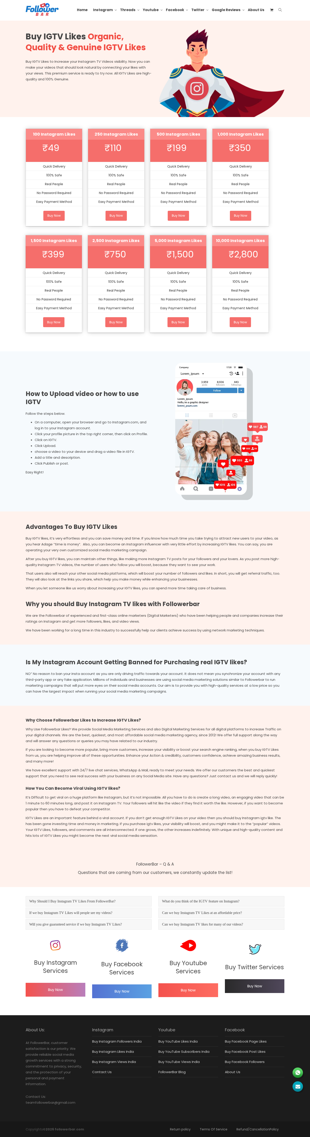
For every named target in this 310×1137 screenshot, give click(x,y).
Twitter (198, 9)
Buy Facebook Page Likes (246, 1041)
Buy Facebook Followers (245, 1061)
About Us (256, 9)
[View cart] (271, 10)
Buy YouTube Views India (179, 1061)
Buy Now (55, 989)
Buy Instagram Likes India (113, 1051)
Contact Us (102, 1072)
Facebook (175, 9)
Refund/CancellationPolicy (257, 1129)
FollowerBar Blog (172, 1072)
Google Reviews (226, 9)
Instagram (103, 9)
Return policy (180, 1129)
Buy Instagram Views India (114, 1061)
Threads (128, 9)
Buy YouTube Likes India (178, 1041)
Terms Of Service (213, 1129)
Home (82, 9)
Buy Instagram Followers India (117, 1041)
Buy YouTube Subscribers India (183, 1051)
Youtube (151, 9)
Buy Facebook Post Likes (245, 1051)
